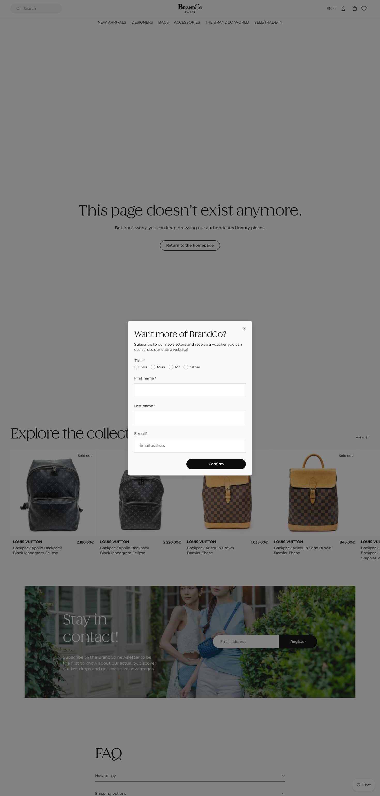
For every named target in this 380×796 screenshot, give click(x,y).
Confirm (216, 463)
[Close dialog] (244, 328)
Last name (144, 405)
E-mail (140, 433)
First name (145, 378)
